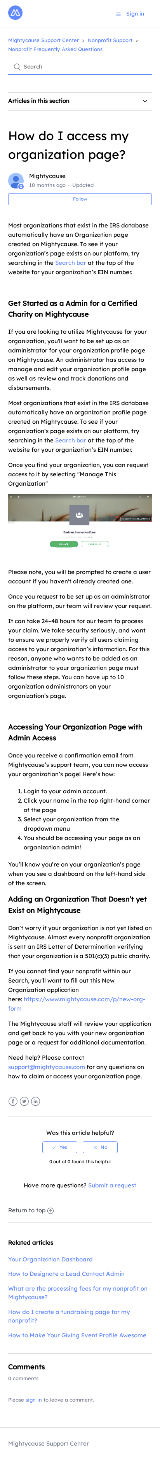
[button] (118, 14)
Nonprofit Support (110, 40)
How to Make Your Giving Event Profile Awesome (77, 1335)
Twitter (24, 1101)
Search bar (70, 262)
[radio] (59, 1147)
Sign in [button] (135, 13)
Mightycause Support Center (43, 40)
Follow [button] (80, 199)
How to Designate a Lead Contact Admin (66, 1273)
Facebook (13, 1101)
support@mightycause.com (46, 1067)
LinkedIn (35, 1101)
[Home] (15, 17)
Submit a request (112, 1185)
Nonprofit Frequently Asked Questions (55, 49)
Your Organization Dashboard (50, 1259)
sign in (34, 1400)
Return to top (26, 1210)
